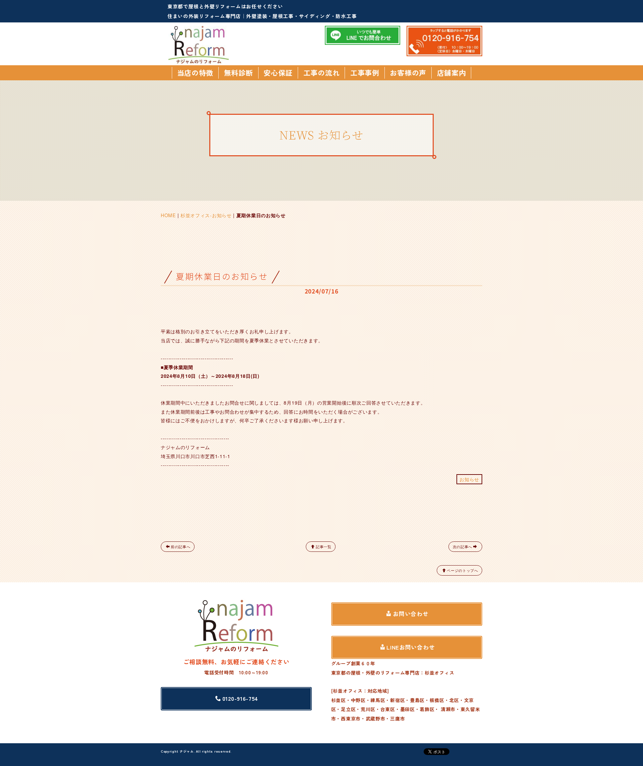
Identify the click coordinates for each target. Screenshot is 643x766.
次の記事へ (463, 546)
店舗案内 (451, 73)
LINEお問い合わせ (410, 647)
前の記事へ (181, 546)
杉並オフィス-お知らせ (206, 215)
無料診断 (238, 73)
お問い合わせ (410, 614)
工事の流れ (321, 73)
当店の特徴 (195, 73)
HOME (168, 215)
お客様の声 (408, 73)
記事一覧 (324, 546)
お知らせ (469, 479)
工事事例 (364, 73)
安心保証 (278, 73)
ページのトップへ (462, 570)
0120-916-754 (240, 698)
